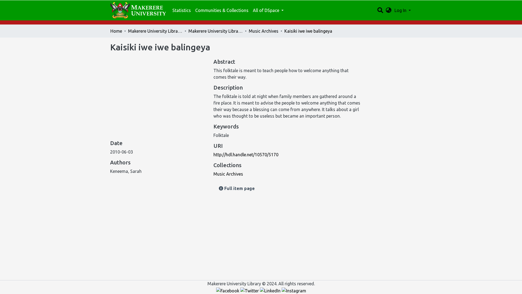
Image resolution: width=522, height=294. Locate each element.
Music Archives (263, 31)
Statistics (181, 10)
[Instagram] (294, 290)
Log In (401, 10)
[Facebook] (228, 290)
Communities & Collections (221, 10)
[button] (388, 10)
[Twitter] (250, 290)
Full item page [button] (239, 188)
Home (116, 31)
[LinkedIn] (271, 290)
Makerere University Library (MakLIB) (155, 31)
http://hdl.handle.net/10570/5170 (245, 154)
